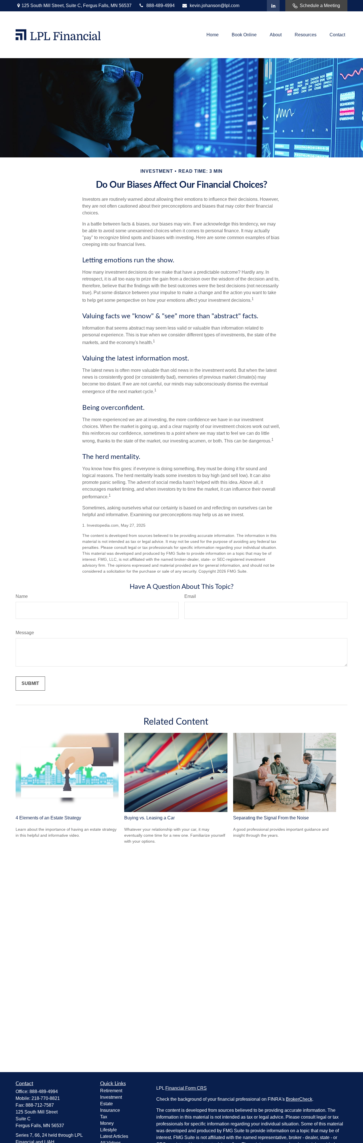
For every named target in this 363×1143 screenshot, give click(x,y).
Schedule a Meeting (320, 5)
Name (22, 596)
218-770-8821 (45, 1098)
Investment (111, 1097)
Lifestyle (108, 1129)
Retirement (111, 1090)
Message (25, 632)
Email (190, 596)
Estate (106, 1103)
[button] (212, 35)
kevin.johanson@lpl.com (214, 5)
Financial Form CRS (186, 1088)
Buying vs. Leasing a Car (149, 817)
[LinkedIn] (273, 5)
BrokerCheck (299, 1099)
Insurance (110, 1110)
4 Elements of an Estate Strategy (48, 817)
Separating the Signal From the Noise (271, 817)
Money (107, 1123)
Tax (103, 1116)
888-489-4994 (160, 5)
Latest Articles (114, 1136)
